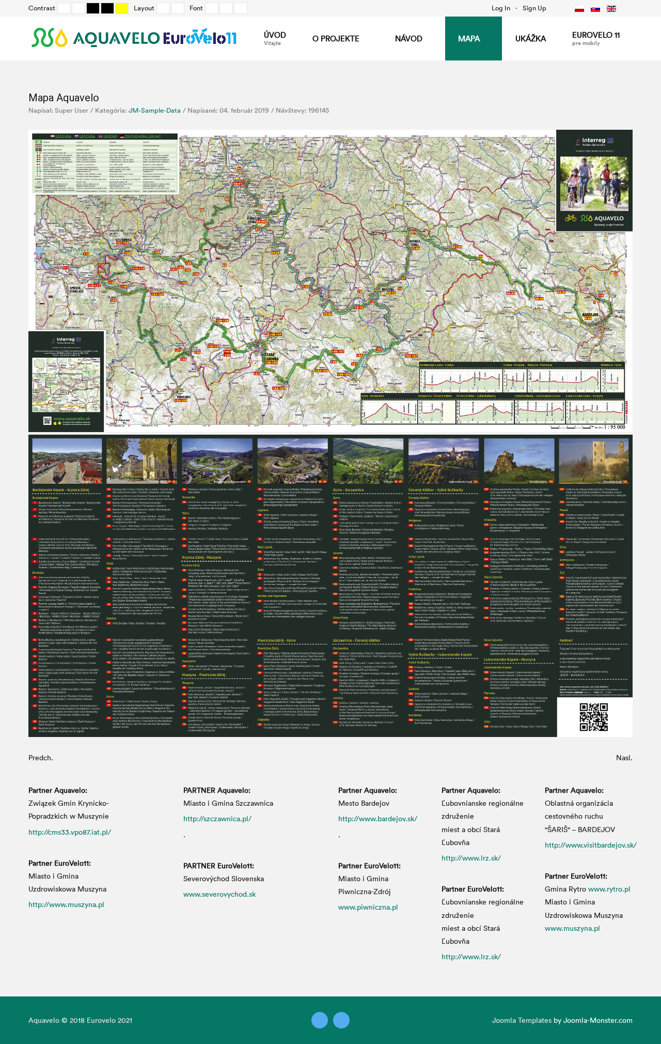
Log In (501, 7)
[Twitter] (319, 1020)
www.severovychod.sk (219, 894)
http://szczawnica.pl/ (217, 818)
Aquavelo (43, 1020)
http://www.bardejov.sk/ (377, 818)
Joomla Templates (522, 1020)
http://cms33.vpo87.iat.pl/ (69, 832)
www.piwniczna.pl (368, 907)
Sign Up (534, 7)
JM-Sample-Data (155, 110)
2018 (77, 1020)
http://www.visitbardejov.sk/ (591, 845)
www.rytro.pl (609, 889)
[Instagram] (341, 1020)
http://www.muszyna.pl (66, 904)
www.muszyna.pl (572, 928)
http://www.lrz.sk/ (471, 858)
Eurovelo (102, 1020)
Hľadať (557, 8)
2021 (125, 1020)
